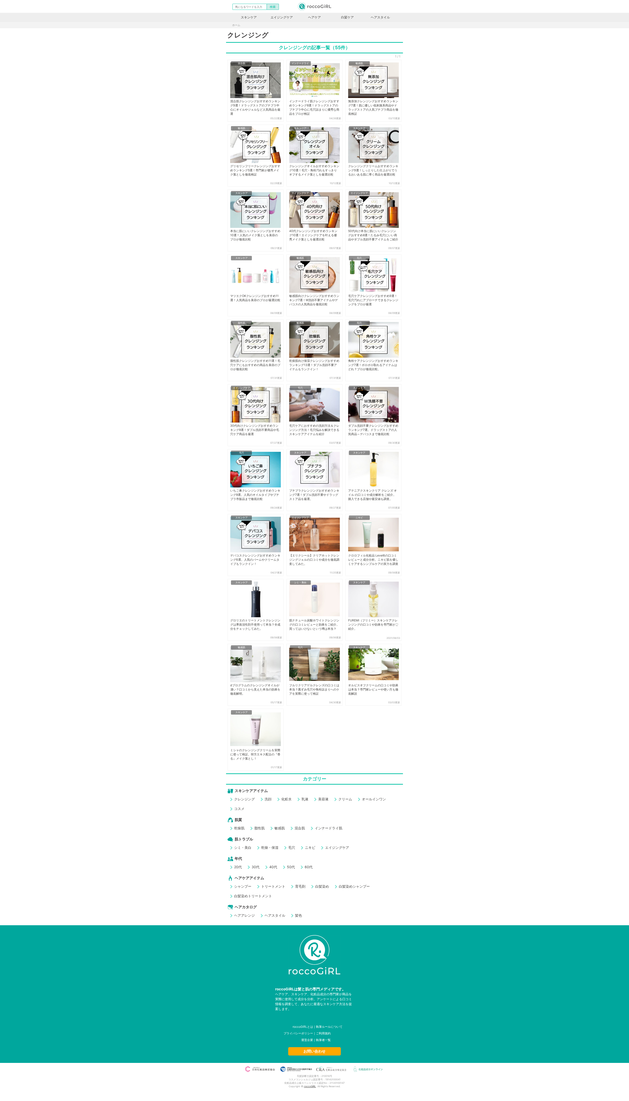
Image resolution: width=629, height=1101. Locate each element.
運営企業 (307, 1040)
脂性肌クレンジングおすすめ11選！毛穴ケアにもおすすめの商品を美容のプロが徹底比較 (255, 365)
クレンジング (244, 799)
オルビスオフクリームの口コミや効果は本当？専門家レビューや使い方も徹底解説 (373, 689)
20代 (238, 867)
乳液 (304, 799)
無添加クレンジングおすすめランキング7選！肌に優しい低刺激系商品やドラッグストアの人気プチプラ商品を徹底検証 (373, 107)
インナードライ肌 (328, 828)
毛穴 (359, 257)
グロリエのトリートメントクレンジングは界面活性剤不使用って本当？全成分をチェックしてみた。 (255, 624)
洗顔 (268, 799)
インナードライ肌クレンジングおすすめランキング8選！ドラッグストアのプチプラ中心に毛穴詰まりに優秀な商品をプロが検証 (314, 107)
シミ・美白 (300, 582)
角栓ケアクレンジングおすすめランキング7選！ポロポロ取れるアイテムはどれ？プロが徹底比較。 (373, 365)
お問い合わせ (314, 1051)
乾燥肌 (239, 828)
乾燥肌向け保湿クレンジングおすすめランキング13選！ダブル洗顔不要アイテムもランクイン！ (314, 365)
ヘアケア (314, 17)
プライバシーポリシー (298, 1033)
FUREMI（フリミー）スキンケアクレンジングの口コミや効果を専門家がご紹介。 (373, 624)
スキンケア (249, 17)
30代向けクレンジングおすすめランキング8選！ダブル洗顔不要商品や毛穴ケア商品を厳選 (254, 430)
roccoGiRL (310, 1086)
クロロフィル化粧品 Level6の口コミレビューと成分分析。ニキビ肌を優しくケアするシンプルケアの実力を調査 (373, 560)
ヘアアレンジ (244, 915)
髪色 (298, 915)
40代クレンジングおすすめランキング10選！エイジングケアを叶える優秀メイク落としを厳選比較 (313, 235)
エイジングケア (282, 17)
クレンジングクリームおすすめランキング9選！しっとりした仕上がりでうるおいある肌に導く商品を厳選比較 (373, 170)
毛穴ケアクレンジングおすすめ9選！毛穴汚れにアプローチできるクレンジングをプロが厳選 (373, 300)
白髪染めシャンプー (354, 886)
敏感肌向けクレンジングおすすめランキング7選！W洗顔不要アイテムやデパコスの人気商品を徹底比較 (314, 300)
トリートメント (273, 886)
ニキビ (359, 517)
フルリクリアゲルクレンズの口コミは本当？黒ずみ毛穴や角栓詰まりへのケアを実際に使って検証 (314, 689)
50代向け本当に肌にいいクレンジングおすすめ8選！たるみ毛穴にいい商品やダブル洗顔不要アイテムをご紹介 (373, 235)
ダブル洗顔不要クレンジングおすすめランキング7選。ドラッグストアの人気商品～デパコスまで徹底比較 (373, 430)
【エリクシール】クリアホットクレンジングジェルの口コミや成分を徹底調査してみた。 (314, 560)
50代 (291, 867)
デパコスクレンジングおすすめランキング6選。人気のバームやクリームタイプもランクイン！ (255, 560)
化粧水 (286, 799)
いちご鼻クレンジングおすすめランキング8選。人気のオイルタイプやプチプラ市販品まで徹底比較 (255, 495)
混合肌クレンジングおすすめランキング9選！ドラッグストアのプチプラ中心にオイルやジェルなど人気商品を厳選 (255, 107)
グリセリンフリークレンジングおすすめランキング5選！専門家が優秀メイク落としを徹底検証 (255, 170)
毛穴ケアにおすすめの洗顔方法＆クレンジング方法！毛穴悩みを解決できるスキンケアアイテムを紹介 (314, 430)
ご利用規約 (323, 1033)
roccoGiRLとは (303, 1026)
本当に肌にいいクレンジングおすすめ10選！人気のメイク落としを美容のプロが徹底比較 (255, 235)
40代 (273, 867)
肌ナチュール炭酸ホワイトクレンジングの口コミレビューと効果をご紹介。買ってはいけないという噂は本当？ (314, 624)
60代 (309, 867)
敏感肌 (359, 63)
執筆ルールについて (329, 1026)
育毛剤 (300, 886)
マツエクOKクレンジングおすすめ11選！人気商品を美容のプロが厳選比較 (255, 298)
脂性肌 (241, 322)
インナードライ (300, 63)
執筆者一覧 (323, 1040)
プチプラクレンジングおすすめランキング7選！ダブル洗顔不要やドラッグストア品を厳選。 (314, 495)
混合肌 (241, 63)
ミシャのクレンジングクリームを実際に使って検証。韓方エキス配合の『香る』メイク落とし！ (255, 754)
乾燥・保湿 (269, 847)
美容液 (323, 799)
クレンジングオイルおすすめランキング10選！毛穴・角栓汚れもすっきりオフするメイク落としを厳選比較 (314, 170)
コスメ (239, 809)
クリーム (345, 799)
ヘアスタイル (380, 17)
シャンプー (242, 886)
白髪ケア (347, 17)
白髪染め (322, 886)
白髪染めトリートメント (253, 896)
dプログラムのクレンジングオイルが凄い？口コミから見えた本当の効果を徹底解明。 (255, 689)
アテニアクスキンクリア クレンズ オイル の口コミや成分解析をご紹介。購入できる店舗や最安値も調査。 (372, 495)
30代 (255, 867)
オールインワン (374, 799)
